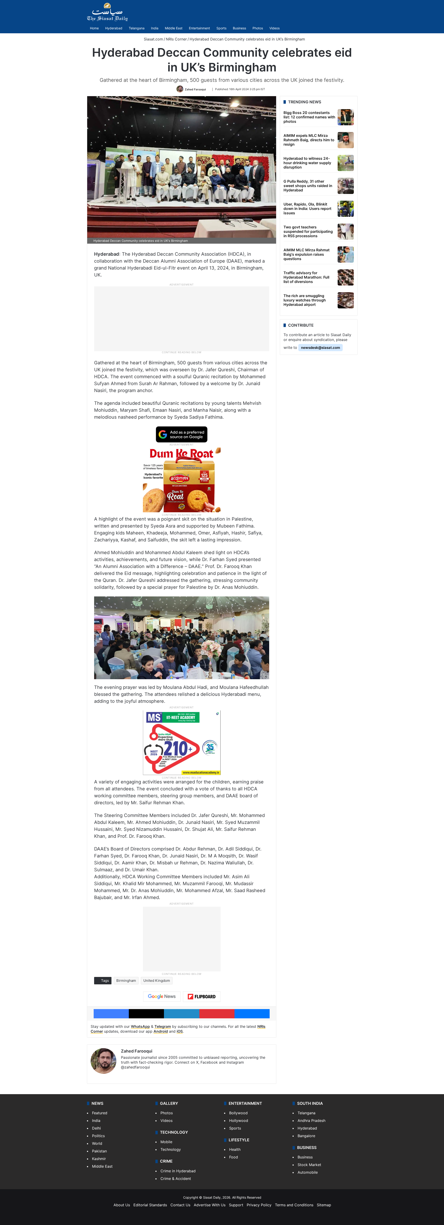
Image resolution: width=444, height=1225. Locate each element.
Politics (98, 1135)
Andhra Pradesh (311, 1120)
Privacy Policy (259, 1205)
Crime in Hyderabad (178, 1171)
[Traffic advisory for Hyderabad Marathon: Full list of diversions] (346, 277)
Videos (274, 28)
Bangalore (306, 1135)
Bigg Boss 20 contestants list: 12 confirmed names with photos (309, 117)
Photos (258, 28)
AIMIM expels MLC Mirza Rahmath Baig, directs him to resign (309, 140)
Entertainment (199, 28)
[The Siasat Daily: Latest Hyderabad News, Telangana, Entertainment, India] (107, 12)
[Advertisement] (182, 318)
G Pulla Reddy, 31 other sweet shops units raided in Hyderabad (308, 185)
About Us (122, 1205)
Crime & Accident (175, 1178)
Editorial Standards (150, 1205)
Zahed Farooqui (195, 89)
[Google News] (162, 997)
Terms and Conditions (294, 1205)
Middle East (173, 28)
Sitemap (324, 1205)
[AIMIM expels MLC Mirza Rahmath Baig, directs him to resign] (346, 140)
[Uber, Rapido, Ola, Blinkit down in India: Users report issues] (346, 209)
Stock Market (309, 1164)
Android (161, 1031)
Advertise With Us (209, 1205)
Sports (221, 28)
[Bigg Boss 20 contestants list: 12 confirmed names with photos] (346, 117)
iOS (180, 1031)
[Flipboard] (201, 996)
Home (94, 28)
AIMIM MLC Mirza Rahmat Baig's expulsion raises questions (307, 254)
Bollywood (238, 1113)
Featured (99, 1113)
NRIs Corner (176, 39)
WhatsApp (140, 1026)
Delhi (96, 1128)
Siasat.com (153, 39)
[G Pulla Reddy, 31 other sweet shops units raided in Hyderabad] (346, 186)
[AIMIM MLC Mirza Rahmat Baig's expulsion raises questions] (346, 254)
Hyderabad (113, 28)
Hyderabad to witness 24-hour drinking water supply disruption (307, 162)
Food (233, 1157)
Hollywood (238, 1120)
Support (236, 1205)
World (97, 1143)
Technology (170, 1149)
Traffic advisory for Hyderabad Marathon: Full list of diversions (306, 277)
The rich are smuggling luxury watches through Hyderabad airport (305, 300)
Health (234, 1149)
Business (239, 28)
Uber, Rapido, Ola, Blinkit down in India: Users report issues (307, 208)
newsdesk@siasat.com (320, 347)
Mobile (166, 1141)
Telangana (137, 28)
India (154, 28)
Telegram (162, 1026)
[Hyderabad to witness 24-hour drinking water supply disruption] (346, 163)
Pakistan (99, 1151)
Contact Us (180, 1205)
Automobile (308, 1172)
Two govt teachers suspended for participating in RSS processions (308, 231)
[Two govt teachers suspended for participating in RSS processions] (346, 232)
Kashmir (99, 1158)
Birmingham (126, 980)
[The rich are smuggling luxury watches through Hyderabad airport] (346, 300)
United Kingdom (156, 980)
